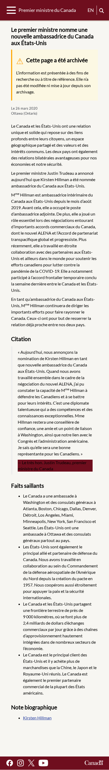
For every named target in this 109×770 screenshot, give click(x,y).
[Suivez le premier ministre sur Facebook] (9, 763)
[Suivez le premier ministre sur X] (31, 763)
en (91, 10)
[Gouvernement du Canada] (94, 762)
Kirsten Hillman (37, 717)
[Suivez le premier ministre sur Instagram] (20, 763)
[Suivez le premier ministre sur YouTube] (43, 763)
